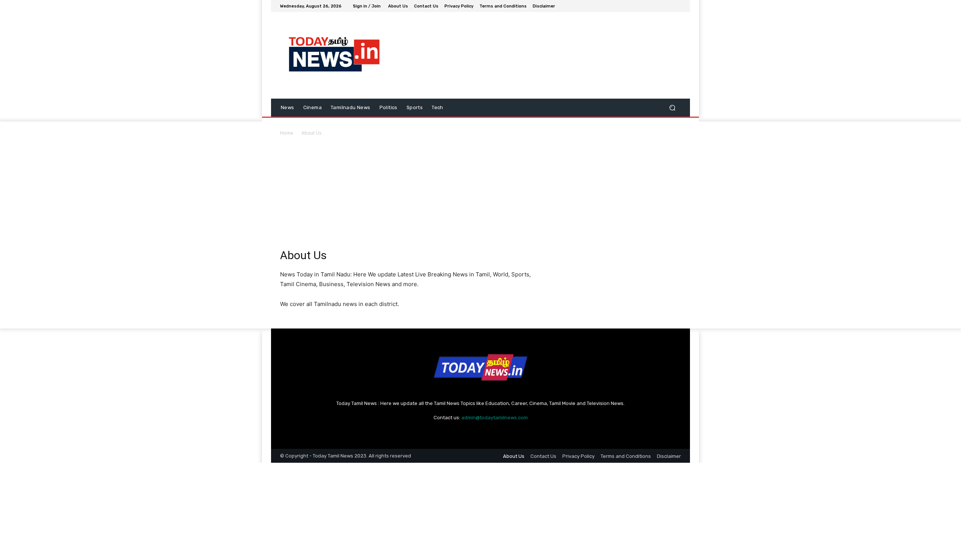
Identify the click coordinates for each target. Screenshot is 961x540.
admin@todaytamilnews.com (494, 417)
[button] (672, 108)
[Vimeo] (667, 6)
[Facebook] (640, 6)
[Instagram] (649, 6)
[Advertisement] (480, 193)
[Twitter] (658, 6)
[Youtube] (676, 6)
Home (286, 133)
